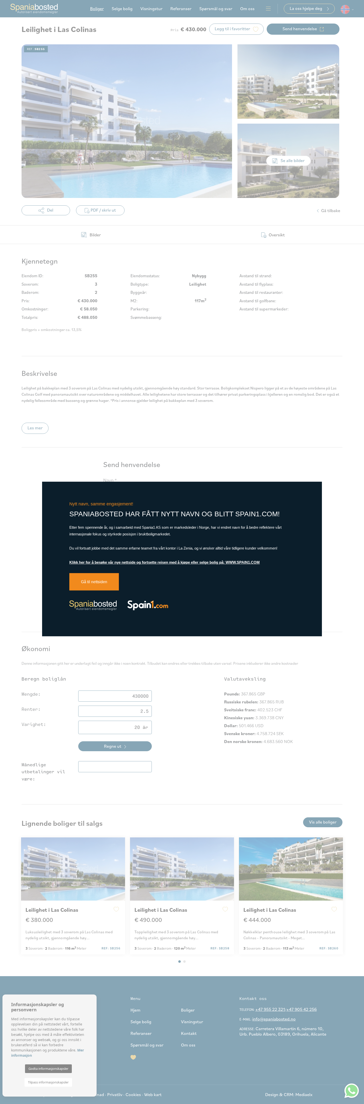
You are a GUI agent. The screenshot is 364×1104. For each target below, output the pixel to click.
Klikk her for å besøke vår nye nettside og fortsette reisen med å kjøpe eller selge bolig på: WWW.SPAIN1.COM (164, 562)
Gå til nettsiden (94, 582)
